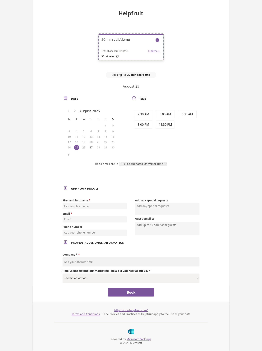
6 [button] (91, 131)
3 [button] (69, 131)
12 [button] (83, 136)
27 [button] (91, 147)
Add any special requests (151, 200)
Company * (70, 254)
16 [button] (113, 136)
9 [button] (113, 131)
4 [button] (76, 131)
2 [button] (113, 126)
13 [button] (91, 136)
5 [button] (84, 131)
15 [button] (105, 136)
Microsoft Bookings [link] (139, 339)
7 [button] (98, 131)
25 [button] (76, 147)
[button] (69, 111)
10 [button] (69, 136)
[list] (131, 50)
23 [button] (113, 142)
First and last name (75, 200)
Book (131, 292)
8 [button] (105, 131)
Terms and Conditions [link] (86, 314)
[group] (165, 120)
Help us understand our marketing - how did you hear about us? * (107, 271)
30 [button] (113, 147)
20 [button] (91, 142)
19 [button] (83, 142)
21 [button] (98, 142)
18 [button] (76, 142)
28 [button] (98, 147)
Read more (154, 51)
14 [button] (98, 136)
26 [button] (83, 147)
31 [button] (69, 154)
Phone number (72, 227)
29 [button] (105, 147)
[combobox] (167, 225)
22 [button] (105, 142)
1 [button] (105, 126)
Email (66, 213)
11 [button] (76, 136)
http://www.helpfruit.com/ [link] (131, 310)
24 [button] (69, 147)
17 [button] (69, 142)
